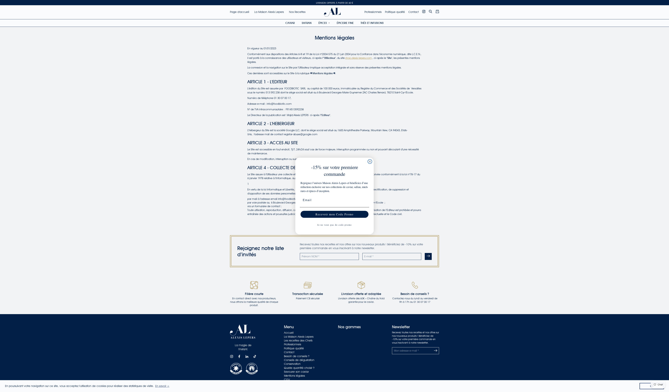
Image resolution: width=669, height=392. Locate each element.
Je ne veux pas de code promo (334, 224)
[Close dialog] (370, 161)
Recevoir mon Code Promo (334, 214)
